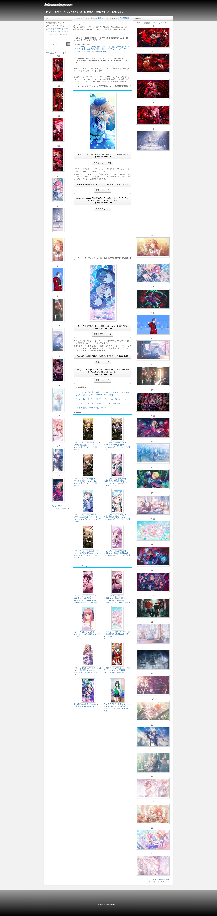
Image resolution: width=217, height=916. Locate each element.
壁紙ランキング (102, 11)
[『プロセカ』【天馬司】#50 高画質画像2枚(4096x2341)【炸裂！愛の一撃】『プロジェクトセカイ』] (153, 814)
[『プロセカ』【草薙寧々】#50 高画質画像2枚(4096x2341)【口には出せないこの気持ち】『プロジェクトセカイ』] (153, 427)
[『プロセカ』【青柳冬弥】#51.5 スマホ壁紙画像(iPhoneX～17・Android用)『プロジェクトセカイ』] (58, 280)
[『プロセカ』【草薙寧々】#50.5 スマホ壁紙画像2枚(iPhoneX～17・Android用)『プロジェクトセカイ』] (58, 490)
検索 (68, 44)
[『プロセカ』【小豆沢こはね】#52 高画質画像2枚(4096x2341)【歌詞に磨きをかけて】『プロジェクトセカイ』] (153, 89)
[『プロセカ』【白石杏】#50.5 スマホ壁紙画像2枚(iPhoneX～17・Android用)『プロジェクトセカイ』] (58, 70)
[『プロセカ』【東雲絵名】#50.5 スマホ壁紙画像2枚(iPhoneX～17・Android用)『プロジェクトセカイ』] (58, 370)
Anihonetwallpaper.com (58, 4)
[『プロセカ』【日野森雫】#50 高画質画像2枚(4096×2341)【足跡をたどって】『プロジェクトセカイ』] (153, 350)
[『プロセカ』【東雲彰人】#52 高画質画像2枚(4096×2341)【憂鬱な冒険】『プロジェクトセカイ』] (153, 711)
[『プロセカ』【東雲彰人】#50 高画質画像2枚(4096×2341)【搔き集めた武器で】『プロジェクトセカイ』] (153, 608)
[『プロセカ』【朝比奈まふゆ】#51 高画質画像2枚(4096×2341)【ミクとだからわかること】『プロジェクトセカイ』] (153, 736)
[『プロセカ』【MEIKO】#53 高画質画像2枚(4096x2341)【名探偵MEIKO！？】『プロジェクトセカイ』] (153, 556)
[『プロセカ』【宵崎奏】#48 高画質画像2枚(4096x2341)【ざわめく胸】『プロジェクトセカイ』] (153, 633)
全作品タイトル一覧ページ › (59, 34)
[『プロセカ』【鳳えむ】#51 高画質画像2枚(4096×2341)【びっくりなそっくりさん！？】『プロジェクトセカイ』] (153, 839)
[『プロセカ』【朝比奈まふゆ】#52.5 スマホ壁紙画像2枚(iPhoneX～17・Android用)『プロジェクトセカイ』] (58, 220)
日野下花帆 (101, 51)
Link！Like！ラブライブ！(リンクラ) (111, 49)
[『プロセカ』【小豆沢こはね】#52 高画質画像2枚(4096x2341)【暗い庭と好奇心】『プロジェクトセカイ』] (153, 582)
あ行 (48, 29)
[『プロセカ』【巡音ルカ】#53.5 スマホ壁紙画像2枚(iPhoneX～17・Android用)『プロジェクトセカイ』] (58, 130)
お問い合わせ (117, 11)
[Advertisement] (102, 234)
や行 (57, 32)
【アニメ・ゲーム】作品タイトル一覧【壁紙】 (73, 11)
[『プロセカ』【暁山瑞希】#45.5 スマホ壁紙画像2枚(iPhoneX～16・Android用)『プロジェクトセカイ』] (58, 400)
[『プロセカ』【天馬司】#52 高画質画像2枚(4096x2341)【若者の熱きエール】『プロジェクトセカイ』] (153, 479)
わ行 (66, 32)
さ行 (57, 29)
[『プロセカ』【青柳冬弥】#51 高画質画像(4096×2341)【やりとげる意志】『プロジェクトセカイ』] (153, 324)
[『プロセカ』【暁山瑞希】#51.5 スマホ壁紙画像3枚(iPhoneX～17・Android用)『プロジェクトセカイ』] (58, 310)
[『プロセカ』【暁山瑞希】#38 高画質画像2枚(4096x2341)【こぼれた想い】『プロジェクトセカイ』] (153, 865)
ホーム (48, 11)
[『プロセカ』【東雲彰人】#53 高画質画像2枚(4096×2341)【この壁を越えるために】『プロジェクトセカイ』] (153, 63)
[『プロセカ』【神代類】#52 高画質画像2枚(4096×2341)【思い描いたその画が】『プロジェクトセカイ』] (153, 299)
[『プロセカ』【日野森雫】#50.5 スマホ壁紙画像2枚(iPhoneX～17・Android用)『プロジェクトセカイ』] (58, 340)
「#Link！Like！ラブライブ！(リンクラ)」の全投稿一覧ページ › (100, 399)
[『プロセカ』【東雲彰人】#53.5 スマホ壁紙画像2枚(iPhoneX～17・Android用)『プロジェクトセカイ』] (58, 100)
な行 (66, 29)
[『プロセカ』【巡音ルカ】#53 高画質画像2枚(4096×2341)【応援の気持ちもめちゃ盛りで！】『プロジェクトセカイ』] (153, 115)
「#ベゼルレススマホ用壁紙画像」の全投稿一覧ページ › (97, 403)
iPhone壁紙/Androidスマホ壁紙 (88, 47)
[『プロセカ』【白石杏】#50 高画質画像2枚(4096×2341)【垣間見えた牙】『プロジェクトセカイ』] (153, 37)
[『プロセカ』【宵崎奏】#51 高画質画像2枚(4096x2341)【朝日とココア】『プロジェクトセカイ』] (153, 453)
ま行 (52, 32)
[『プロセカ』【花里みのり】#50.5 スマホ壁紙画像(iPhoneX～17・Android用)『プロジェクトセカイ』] (58, 250)
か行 (52, 29)
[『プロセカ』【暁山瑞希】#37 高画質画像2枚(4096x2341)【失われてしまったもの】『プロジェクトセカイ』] (153, 659)
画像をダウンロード (103, 163)
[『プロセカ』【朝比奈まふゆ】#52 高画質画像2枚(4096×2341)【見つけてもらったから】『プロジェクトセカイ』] (153, 140)
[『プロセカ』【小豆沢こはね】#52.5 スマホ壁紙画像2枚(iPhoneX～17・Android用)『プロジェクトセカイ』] (58, 160)
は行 (48, 32)
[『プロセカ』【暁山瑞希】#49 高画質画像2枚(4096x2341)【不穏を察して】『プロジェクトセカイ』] (153, 685)
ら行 (61, 32)
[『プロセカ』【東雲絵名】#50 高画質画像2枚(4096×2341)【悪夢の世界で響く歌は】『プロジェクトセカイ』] (153, 402)
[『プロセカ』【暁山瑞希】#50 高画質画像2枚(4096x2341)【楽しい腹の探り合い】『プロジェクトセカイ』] (153, 505)
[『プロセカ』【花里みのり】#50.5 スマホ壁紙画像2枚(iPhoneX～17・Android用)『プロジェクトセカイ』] (58, 430)
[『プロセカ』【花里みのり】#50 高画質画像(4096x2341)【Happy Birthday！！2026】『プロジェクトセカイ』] (153, 247)
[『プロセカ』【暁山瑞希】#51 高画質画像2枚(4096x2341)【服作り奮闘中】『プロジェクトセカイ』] (153, 376)
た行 (61, 29)
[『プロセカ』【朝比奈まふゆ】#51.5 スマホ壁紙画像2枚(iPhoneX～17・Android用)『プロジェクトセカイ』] (58, 460)
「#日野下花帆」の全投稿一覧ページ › (90, 408)
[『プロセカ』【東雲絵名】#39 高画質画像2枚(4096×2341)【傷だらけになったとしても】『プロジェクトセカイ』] (153, 788)
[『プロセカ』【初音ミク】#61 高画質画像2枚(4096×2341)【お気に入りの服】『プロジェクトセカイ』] (153, 762)
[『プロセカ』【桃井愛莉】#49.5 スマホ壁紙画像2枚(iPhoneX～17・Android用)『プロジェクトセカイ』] (58, 190)
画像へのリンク (103, 190)
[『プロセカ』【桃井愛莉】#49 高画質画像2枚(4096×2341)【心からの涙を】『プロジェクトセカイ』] (153, 273)
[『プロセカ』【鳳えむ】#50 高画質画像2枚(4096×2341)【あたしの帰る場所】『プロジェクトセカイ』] (153, 530)
